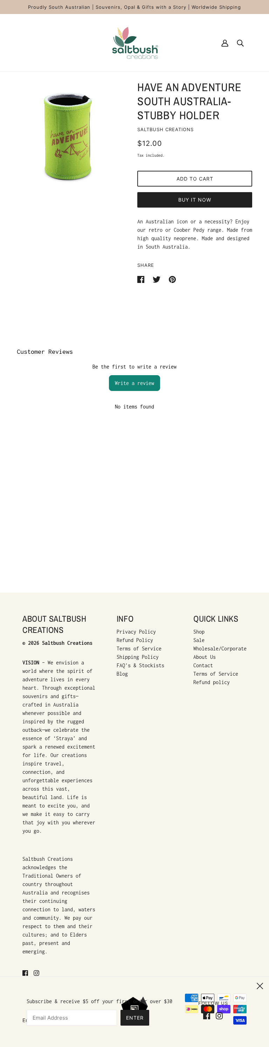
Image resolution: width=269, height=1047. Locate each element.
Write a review (134, 383)
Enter (135, 1018)
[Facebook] (208, 1015)
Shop (199, 632)
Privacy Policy (136, 632)
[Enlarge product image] (68, 137)
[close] (259, 984)
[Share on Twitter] (158, 279)
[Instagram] (218, 1015)
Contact (203, 665)
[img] (25, 973)
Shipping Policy (138, 657)
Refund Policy (135, 640)
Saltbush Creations (165, 129)
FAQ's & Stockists (140, 665)
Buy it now (194, 200)
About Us (204, 657)
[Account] (224, 43)
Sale (199, 640)
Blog (122, 674)
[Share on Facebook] (142, 279)
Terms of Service (139, 648)
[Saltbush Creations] (134, 42)
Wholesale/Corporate (220, 648)
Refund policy (211, 682)
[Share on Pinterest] (172, 279)
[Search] (240, 43)
